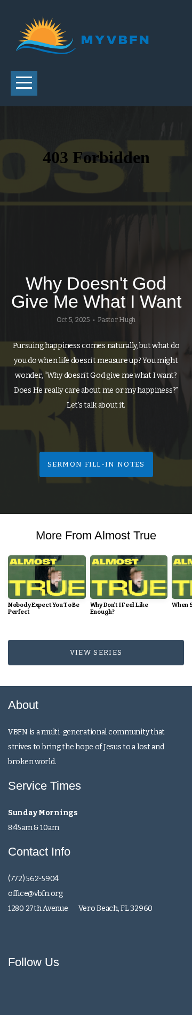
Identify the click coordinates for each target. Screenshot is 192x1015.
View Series (96, 652)
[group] (47, 589)
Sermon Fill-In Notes (96, 464)
